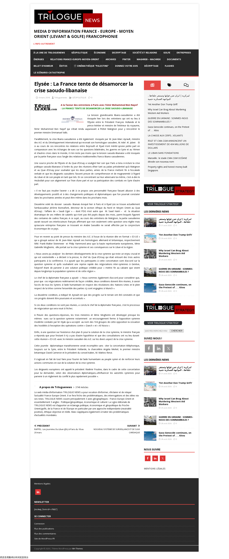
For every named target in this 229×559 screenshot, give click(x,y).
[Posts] (152, 85)
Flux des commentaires (45, 533)
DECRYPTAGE (119, 52)
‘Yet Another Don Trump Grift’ (163, 104)
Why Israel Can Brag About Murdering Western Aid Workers (174, 253)
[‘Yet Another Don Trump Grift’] (150, 240)
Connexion (39, 523)
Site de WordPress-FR (44, 538)
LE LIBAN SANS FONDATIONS (163, 152)
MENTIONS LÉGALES (154, 468)
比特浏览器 (18, 557)
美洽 (26, 557)
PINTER (126, 59)
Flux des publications (44, 528)
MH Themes (77, 548)
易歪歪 (3, 557)
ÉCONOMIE (100, 52)
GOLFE (166, 52)
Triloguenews (60, 97)
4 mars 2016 (44, 97)
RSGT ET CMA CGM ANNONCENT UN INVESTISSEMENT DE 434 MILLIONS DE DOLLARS (168, 144)
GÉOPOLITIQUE (79, 52)
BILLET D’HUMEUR (43, 65)
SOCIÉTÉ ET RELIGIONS (145, 52)
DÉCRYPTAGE (151, 65)
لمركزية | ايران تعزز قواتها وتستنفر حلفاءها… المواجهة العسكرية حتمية (175, 220)
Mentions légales (42, 483)
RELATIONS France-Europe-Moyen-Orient (74, 59)
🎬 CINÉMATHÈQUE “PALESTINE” (91, 65)
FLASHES (169, 65)
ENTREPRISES (184, 52)
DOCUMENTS (174, 59)
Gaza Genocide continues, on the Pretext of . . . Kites (175, 286)
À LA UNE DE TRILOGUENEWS (49, 52)
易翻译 (10, 557)
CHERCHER (176, 331)
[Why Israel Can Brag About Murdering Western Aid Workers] (150, 256)
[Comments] (186, 85)
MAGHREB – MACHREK (149, 59)
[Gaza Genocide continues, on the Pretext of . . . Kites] (150, 290)
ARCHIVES (111, 59)
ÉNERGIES (39, 59)
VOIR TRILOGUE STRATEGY (163, 204)
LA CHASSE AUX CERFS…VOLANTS (165, 135)
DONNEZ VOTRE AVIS (126, 65)
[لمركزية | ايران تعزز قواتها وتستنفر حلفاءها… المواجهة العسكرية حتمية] (150, 225)
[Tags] (169, 85)
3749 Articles (81, 387)
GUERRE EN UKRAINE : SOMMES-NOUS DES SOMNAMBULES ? (176, 270)
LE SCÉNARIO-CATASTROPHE (49, 72)
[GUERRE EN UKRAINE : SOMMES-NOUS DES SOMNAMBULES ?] (150, 275)
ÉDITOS (63, 65)
